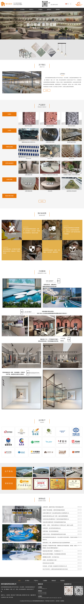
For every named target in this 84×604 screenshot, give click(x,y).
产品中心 (31, 9)
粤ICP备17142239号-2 (50, 600)
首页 (15, 9)
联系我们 (58, 9)
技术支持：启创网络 (60, 600)
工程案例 (40, 9)
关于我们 (22, 9)
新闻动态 (49, 9)
